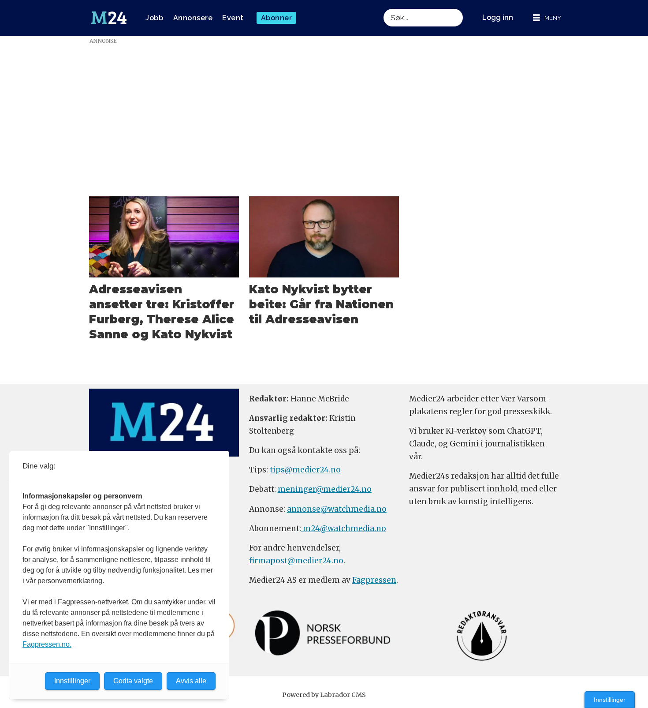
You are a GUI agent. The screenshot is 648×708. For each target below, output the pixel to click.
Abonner (276, 18)
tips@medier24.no (305, 470)
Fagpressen (374, 580)
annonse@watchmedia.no (337, 509)
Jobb (154, 18)
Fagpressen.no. (46, 644)
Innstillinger (610, 699)
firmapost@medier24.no (296, 561)
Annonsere (193, 18)
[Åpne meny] (547, 18)
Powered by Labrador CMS (324, 695)
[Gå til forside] (109, 18)
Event (233, 18)
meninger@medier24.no (325, 489)
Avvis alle (191, 681)
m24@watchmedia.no (343, 528)
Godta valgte (133, 681)
